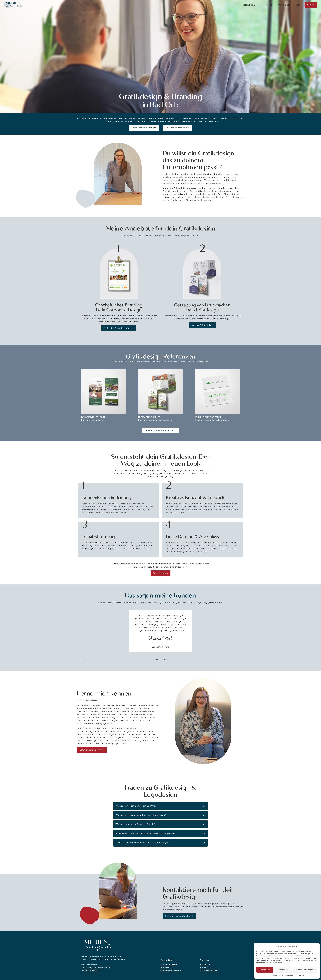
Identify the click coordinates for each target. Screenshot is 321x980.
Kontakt (310, 5)
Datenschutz (289, 975)
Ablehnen (283, 970)
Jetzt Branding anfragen (144, 128)
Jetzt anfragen (160, 573)
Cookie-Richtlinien (209, 970)
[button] (80, 660)
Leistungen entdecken (177, 128)
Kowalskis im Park (93, 417)
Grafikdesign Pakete (170, 970)
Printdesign (166, 967)
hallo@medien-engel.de (98, 967)
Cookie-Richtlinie (276, 975)
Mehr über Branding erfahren (118, 328)
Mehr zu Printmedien (202, 325)
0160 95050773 (92, 970)
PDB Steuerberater (208, 417)
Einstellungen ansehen (305, 970)
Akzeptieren (265, 970)
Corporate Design (169, 964)
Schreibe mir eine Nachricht (179, 916)
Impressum (299, 975)
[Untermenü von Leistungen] (256, 5)
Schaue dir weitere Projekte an (160, 430)
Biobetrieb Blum (149, 417)
